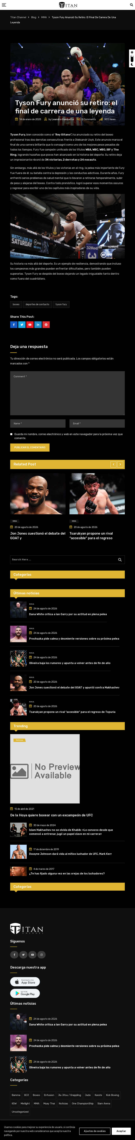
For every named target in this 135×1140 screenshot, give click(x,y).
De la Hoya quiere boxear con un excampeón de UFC (51, 815)
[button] (113, 464)
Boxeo (36, 1095)
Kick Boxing (112, 1095)
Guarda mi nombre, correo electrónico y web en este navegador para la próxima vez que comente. (68, 436)
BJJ (26, 1095)
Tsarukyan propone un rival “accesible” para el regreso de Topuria (72, 712)
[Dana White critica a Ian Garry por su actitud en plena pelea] (18, 609)
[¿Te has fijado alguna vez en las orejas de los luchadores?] (18, 871)
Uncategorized (20, 1111)
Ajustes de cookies (95, 1131)
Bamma (16, 1095)
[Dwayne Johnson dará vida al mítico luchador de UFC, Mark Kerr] (18, 852)
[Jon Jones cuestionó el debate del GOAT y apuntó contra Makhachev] (18, 683)
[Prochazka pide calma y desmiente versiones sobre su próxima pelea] (18, 634)
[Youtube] (30, 324)
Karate (98, 1095)
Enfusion (49, 1095)
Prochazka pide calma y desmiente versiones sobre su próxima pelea (74, 638)
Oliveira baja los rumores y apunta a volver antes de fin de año (69, 663)
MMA (31, 604)
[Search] (131, 5)
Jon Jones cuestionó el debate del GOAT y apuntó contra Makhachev (74, 687)
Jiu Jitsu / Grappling (69, 1095)
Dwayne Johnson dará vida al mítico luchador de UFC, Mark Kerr (70, 853)
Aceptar (121, 1131)
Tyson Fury (61, 304)
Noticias (63, 1103)
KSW (14, 1103)
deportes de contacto (37, 304)
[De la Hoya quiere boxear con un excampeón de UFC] (67, 768)
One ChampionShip (83, 1103)
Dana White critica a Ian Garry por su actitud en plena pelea (68, 614)
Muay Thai (49, 1103)
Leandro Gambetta (63, 119)
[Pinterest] (46, 324)
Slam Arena (103, 1103)
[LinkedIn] (38, 324)
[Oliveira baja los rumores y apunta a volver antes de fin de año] (18, 658)
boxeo (16, 304)
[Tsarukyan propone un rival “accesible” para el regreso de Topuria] (18, 707)
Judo (88, 1095)
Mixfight (25, 1103)
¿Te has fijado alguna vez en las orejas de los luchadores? (67, 873)
